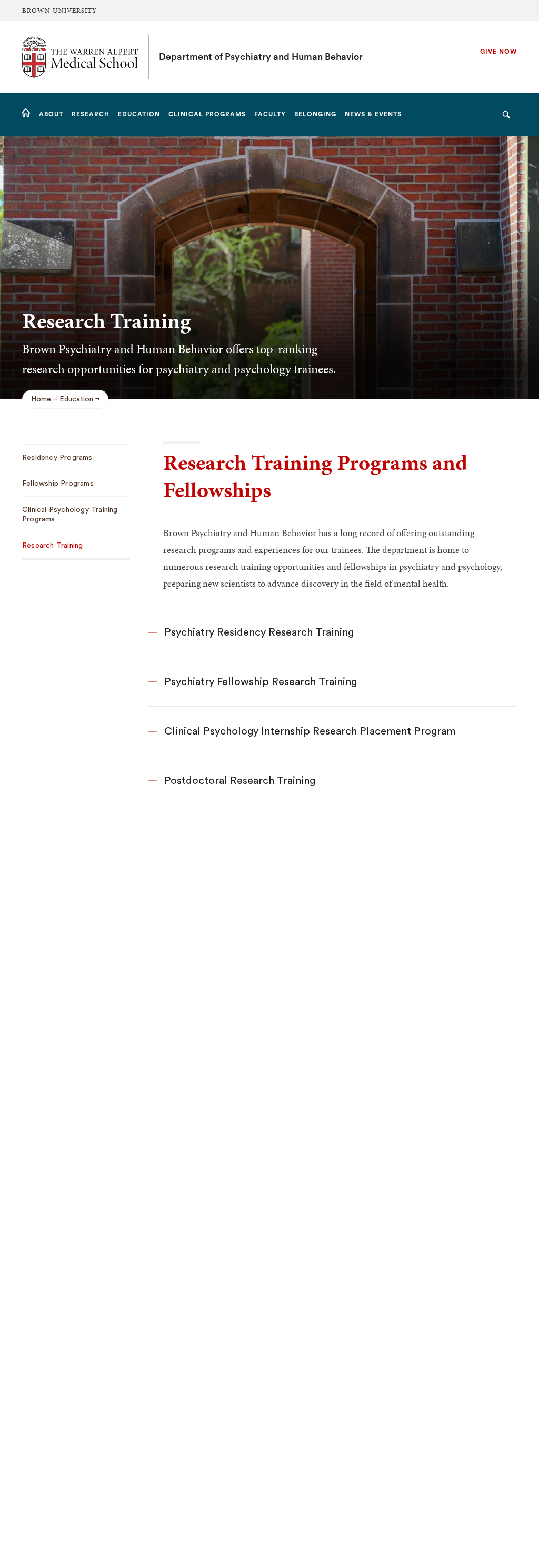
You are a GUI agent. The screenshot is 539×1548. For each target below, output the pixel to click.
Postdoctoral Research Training (239, 781)
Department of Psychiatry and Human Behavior (261, 57)
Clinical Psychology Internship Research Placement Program (309, 731)
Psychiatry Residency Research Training (259, 632)
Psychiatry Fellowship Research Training (260, 682)
